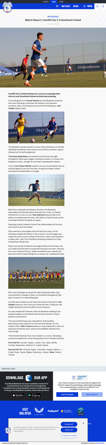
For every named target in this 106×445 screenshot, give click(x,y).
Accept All (69, 424)
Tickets (46, 2)
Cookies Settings (69, 435)
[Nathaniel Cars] (53, 411)
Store (61, 2)
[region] (48, 430)
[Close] (83, 423)
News (75, 6)
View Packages (67, 394)
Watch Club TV (92, 394)
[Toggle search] (97, 6)
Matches (66, 6)
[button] (8, 430)
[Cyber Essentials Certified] (80, 411)
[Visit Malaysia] (25, 411)
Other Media (99, 443)
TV (57, 6)
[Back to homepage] (7, 7)
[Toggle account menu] (103, 6)
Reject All (69, 430)
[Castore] (39, 411)
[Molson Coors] (67, 411)
